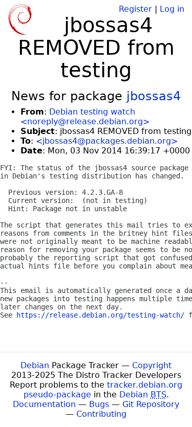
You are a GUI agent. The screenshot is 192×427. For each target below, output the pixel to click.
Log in (172, 9)
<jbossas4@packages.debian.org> (107, 141)
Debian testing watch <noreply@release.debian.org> (85, 116)
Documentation (44, 404)
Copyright (152, 365)
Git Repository (150, 404)
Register (135, 9)
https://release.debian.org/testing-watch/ (100, 315)
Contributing (101, 414)
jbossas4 (153, 96)
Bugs (99, 404)
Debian (34, 365)
